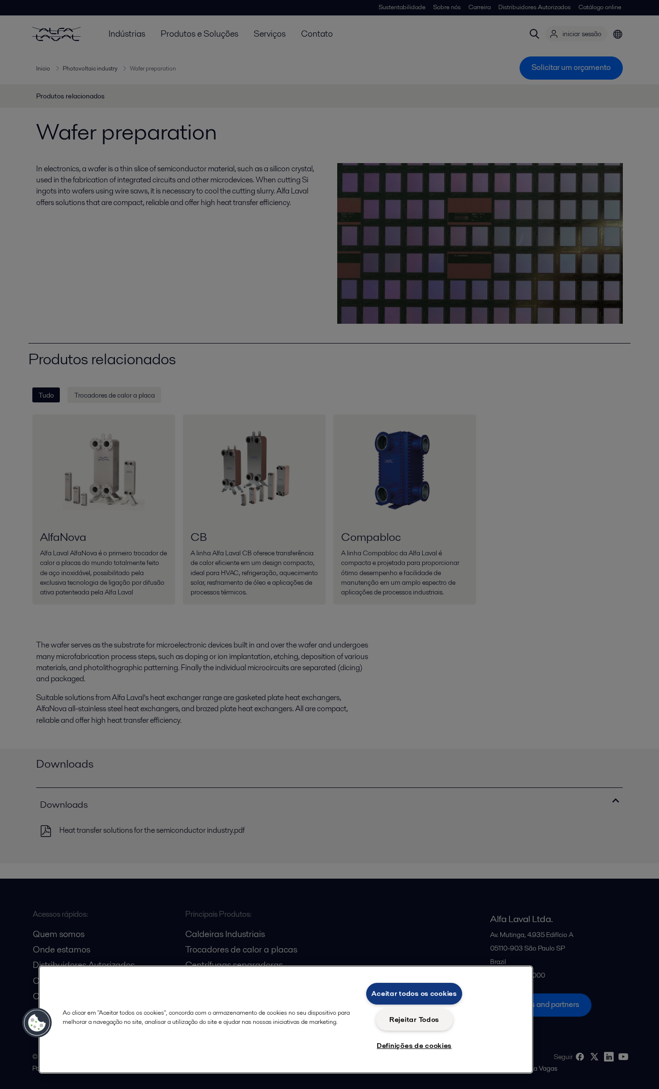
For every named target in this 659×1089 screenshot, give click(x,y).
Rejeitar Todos (414, 1019)
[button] (37, 1022)
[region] (286, 1019)
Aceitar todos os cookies (413, 993)
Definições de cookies (414, 1045)
